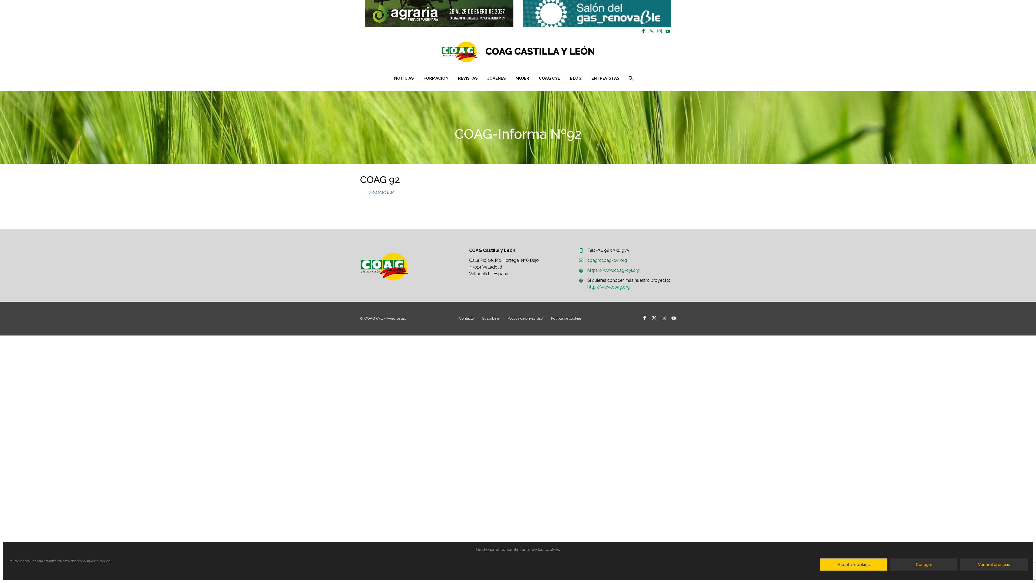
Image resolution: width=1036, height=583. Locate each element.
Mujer (522, 78)
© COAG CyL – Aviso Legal (383, 318)
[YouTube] (668, 31)
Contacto (466, 318)
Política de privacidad (525, 318)
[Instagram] (660, 31)
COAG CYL (549, 78)
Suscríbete (490, 318)
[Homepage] (550, 51)
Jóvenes (497, 78)
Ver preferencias (994, 564)
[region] (439, 13)
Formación (436, 78)
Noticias (404, 78)
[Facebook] (643, 31)
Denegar (924, 564)
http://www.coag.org (608, 287)
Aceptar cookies (854, 564)
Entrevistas (605, 78)
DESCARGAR (380, 192)
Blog (576, 78)
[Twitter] (652, 31)
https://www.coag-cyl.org (613, 270)
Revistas (468, 78)
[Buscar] (630, 78)
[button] (439, 13)
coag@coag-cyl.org (607, 260)
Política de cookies (566, 318)
